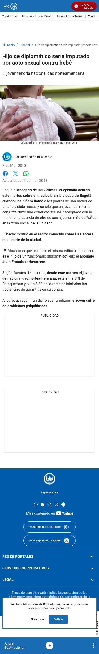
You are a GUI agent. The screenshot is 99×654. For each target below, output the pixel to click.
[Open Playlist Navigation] (93, 645)
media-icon (49, 645)
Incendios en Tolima (70, 16)
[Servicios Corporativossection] (92, 568)
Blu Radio (8, 45)
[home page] (49, 479)
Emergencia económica (37, 16)
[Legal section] (92, 580)
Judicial (25, 45)
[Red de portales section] (92, 557)
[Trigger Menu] (6, 6)
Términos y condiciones (26, 597)
